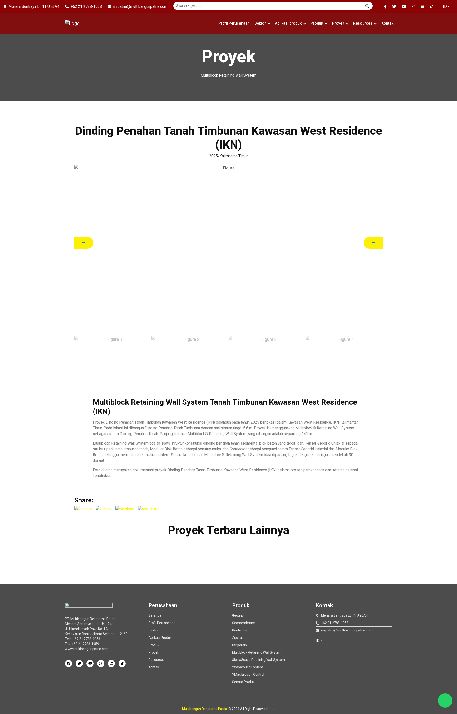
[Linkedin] (111, 663)
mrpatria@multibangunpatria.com (140, 6)
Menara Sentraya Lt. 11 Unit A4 (33, 6)
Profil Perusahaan (234, 23)
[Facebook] (68, 663)
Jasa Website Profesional (272, 709)
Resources (362, 23)
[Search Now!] (367, 6)
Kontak (387, 23)
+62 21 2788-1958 (86, 6)
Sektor (260, 23)
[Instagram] (100, 663)
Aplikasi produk (288, 23)
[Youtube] (90, 663)
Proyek (338, 23)
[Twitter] (79, 663)
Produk (317, 23)
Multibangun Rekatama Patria (204, 709)
